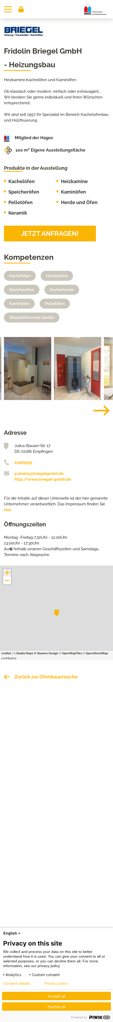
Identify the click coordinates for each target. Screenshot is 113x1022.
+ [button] (7, 572)
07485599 (23, 462)
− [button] (7, 580)
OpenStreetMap (97, 653)
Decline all (56, 1006)
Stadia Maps (24, 653)
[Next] (97, 410)
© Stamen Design (46, 653)
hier (7, 509)
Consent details (16, 983)
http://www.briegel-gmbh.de (42, 479)
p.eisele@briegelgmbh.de (39, 473)
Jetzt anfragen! (50, 233)
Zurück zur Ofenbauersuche (46, 676)
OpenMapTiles (72, 653)
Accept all (56, 996)
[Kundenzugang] (21, 9)
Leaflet (6, 653)
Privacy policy (56, 983)
